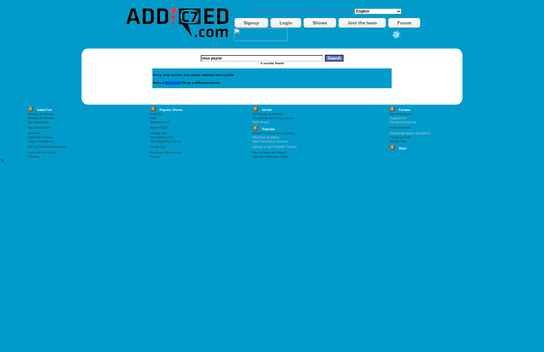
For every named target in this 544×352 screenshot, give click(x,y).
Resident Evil (159, 122)
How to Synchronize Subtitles (273, 133)
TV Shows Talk (400, 137)
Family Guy (158, 146)
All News (34, 133)
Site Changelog (400, 114)
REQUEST (172, 82)
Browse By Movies (41, 118)
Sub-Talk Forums (40, 137)
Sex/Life (156, 114)
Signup (251, 22)
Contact (33, 156)
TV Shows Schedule (267, 114)
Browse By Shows (41, 114)
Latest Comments (40, 141)
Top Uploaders (38, 122)
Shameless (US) (161, 137)
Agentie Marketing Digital (270, 156)
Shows (320, 22)
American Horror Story (166, 152)
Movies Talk (397, 141)
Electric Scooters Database (47, 146)
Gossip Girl (158, 133)
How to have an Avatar (269, 152)
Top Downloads (39, 127)
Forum (404, 22)
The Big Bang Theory (165, 141)
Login (286, 22)
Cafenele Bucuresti (41, 152)
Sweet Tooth (159, 127)
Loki (153, 118)
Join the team (362, 22)
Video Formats (400, 127)
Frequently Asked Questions (272, 118)
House (155, 156)
